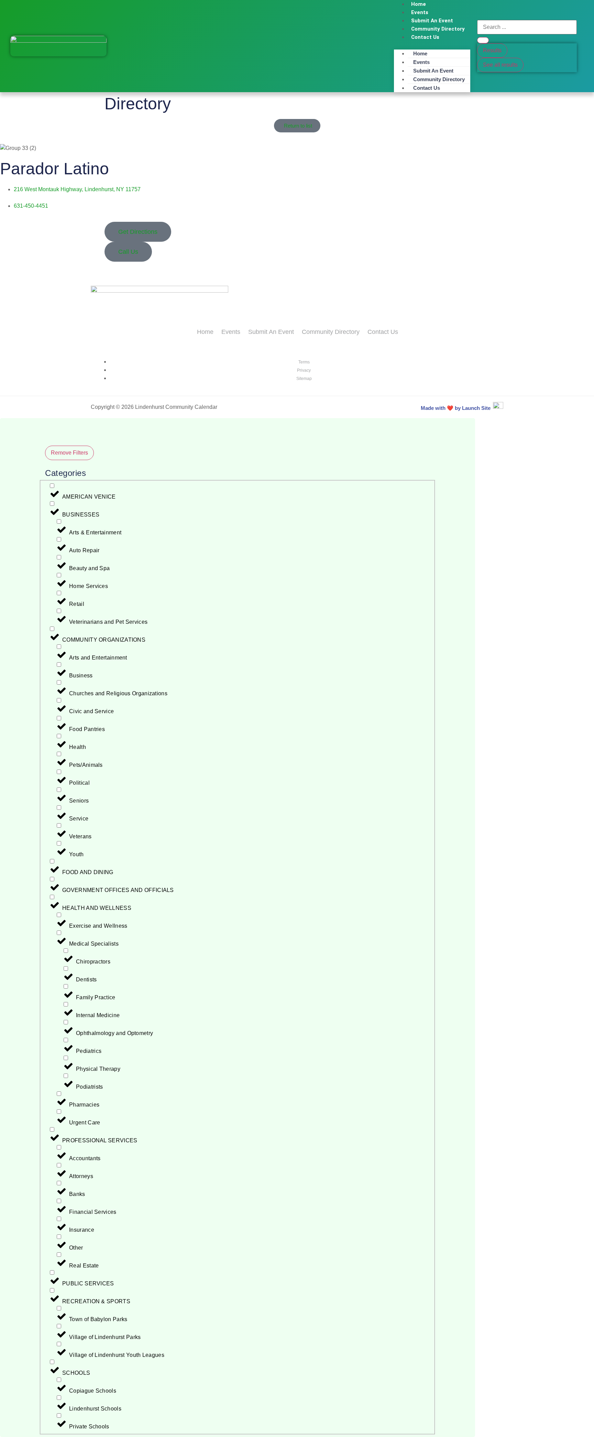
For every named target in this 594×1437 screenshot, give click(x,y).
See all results (500, 65)
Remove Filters (69, 453)
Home (420, 53)
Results (492, 50)
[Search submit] (483, 40)
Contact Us (425, 37)
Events (419, 12)
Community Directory (438, 29)
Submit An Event (432, 21)
